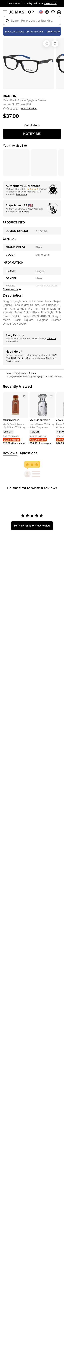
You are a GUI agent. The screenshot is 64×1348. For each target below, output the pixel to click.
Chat (28, 358)
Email (20, 358)
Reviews (10, 453)
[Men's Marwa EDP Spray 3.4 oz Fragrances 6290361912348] (51, 396)
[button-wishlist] (53, 12)
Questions (29, 453)
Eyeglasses (20, 373)
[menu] (5, 12)
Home (9, 373)
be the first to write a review (32, 525)
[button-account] (47, 12)
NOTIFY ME (32, 134)
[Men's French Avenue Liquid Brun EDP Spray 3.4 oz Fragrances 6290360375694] (24, 396)
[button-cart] (59, 12)
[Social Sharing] (46, 43)
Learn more (21, 194)
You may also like (15, 145)
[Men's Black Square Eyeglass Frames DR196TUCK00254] (55, 43)
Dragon (32, 373)
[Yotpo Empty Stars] (11, 108)
